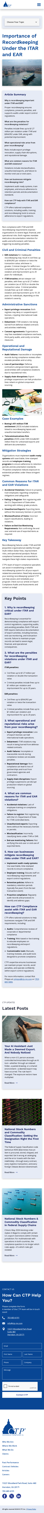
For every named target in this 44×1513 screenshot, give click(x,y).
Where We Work (9, 1446)
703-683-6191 (13, 1317)
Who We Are (7, 1442)
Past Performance (10, 1462)
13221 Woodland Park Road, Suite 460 (19, 1483)
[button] (39, 4)
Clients (5, 1454)
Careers (5, 1474)
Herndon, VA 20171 (10, 1487)
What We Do (7, 1450)
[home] (7, 4)
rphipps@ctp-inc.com (22, 979)
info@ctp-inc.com (14, 1323)
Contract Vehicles (10, 1466)
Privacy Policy (31, 1509)
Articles (5, 1470)
